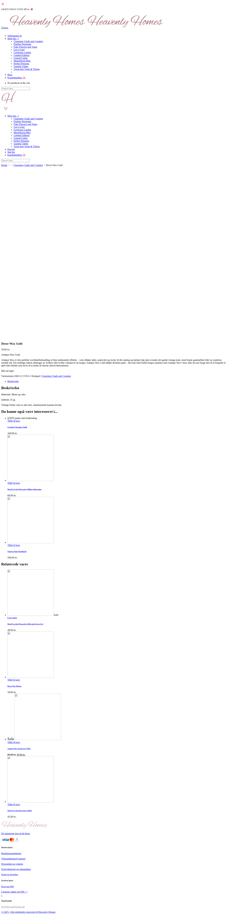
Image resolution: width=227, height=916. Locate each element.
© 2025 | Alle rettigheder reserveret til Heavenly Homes (28, 912)
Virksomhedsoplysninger (13, 858)
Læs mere (12, 617)
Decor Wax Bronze (14, 686)
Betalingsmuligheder (11, 853)
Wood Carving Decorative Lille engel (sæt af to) (25, 624)
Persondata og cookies (12, 864)
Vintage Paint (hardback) (17, 551)
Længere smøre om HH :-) (14, 891)
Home (4, 165)
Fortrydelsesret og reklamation (16, 869)
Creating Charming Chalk (17, 427)
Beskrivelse (13, 381)
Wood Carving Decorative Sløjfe (19, 810)
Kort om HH (7, 886)
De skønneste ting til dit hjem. (15, 833)
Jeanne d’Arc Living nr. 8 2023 (19, 748)
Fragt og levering (9, 874)
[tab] (116, 381)
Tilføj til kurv (13, 421)
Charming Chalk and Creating (28, 165)
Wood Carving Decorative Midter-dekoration (24, 489)
